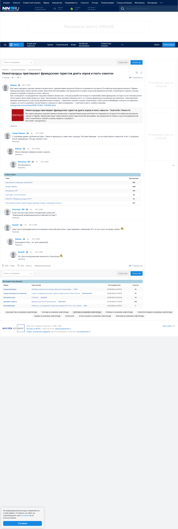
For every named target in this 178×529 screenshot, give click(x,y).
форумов (19, 281)
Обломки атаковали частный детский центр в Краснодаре (51, 289)
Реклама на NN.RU (33, 329)
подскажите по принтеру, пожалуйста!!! (19, 182)
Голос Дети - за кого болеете (15, 195)
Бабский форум (9, 306)
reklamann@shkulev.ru (63, 329)
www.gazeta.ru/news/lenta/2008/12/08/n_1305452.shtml (33, 105)
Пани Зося (62, 301)
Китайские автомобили (84, 45)
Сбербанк (35, 297)
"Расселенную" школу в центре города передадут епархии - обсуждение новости (33, 203)
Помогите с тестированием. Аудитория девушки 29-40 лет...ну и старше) (57, 306)
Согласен (22, 523)
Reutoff (15, 225)
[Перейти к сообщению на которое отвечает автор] (32, 133)
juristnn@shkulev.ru (84, 332)
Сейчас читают (10, 175)
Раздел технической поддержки (38, 332)
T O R (75, 289)
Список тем (136, 62)
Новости (16, 3)
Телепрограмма (107, 3)
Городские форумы (18, 70)
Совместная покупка (31, 3)
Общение (5, 70)
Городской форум (124, 3)
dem (85, 306)
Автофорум (152, 3)
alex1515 (44, 297)
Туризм (50, 45)
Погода (95, 3)
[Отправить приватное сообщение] (19, 85)
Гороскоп (85, 3)
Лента (16, 45)
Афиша (46, 3)
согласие (25, 515)
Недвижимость (71, 3)
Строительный (62, 45)
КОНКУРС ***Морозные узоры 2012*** (18, 199)
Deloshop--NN (24, 162)
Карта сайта (167, 326)
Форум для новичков (31, 45)
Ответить (13, 126)
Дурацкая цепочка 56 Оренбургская (44, 301)
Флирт (73, 45)
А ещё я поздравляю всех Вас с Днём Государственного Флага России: (56, 293)
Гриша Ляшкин (18, 133)
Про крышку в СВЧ (11, 191)
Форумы (6, 3)
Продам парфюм (11, 186)
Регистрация (168, 45)
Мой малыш (140, 3)
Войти (156, 45)
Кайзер (13, 85)
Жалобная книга (9, 297)
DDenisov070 (87, 293)
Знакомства (57, 3)
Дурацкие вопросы (10, 301)
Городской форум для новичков (15, 293)
